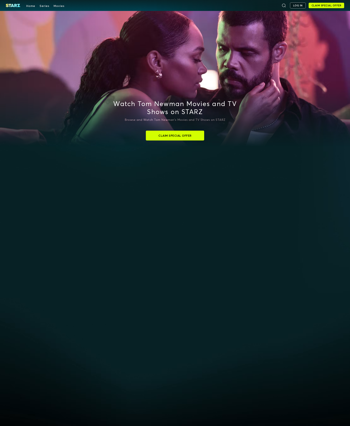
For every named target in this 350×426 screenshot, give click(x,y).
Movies (59, 6)
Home (30, 6)
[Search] (284, 5)
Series (44, 6)
